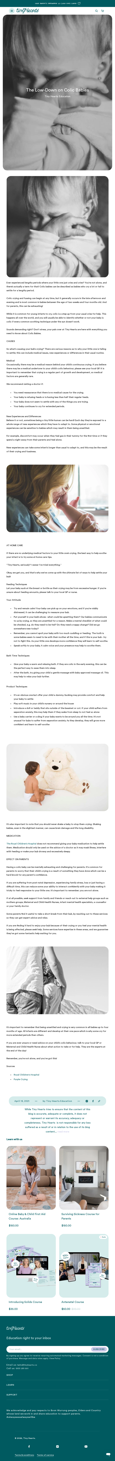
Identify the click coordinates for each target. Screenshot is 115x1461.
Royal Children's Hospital (26, 1075)
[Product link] (31, 1186)
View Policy (54, 1358)
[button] (12, 11)
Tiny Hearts (29, 1438)
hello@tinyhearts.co (27, 1365)
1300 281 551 (22, 1368)
